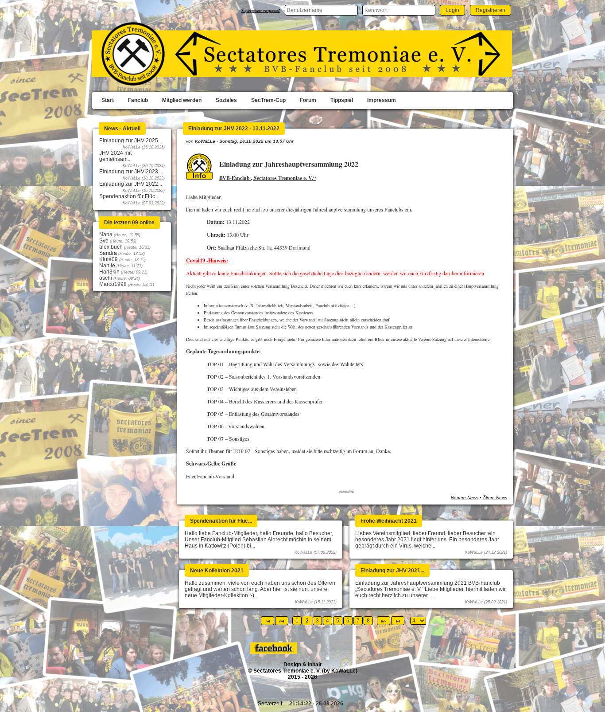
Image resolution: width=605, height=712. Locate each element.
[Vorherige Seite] (281, 620)
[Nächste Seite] (383, 620)
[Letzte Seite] (397, 620)
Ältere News (495, 497)
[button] (452, 10)
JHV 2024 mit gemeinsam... (115, 156)
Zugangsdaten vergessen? (260, 11)
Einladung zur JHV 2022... (130, 184)
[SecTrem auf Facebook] (274, 652)
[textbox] (321, 10)
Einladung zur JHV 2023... (130, 171)
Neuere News (464, 497)
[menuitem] (107, 100)
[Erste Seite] (267, 620)
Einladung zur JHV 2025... (130, 140)
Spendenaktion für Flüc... (129, 196)
